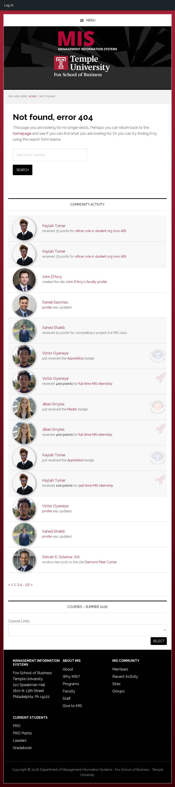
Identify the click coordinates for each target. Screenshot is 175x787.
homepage (22, 133)
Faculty (69, 691)
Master (72, 409)
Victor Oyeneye (55, 353)
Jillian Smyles (53, 404)
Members (120, 669)
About (68, 669)
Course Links (19, 621)
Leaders (19, 740)
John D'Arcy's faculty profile (86, 282)
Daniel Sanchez (55, 302)
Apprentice (75, 358)
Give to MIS (72, 706)
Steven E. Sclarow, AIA (61, 557)
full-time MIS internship (95, 384)
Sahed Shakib (53, 327)
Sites (116, 684)
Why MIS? (71, 676)
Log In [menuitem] (8, 5)
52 (28, 584)
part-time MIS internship (95, 485)
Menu (90, 20)
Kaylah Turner (53, 226)
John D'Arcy (52, 277)
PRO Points (22, 733)
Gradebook (22, 748)
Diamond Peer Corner (101, 562)
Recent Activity (125, 676)
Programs (71, 684)
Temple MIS (87, 41)
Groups (118, 691)
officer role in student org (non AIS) (100, 231)
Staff (66, 698)
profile (47, 307)
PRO (17, 726)
